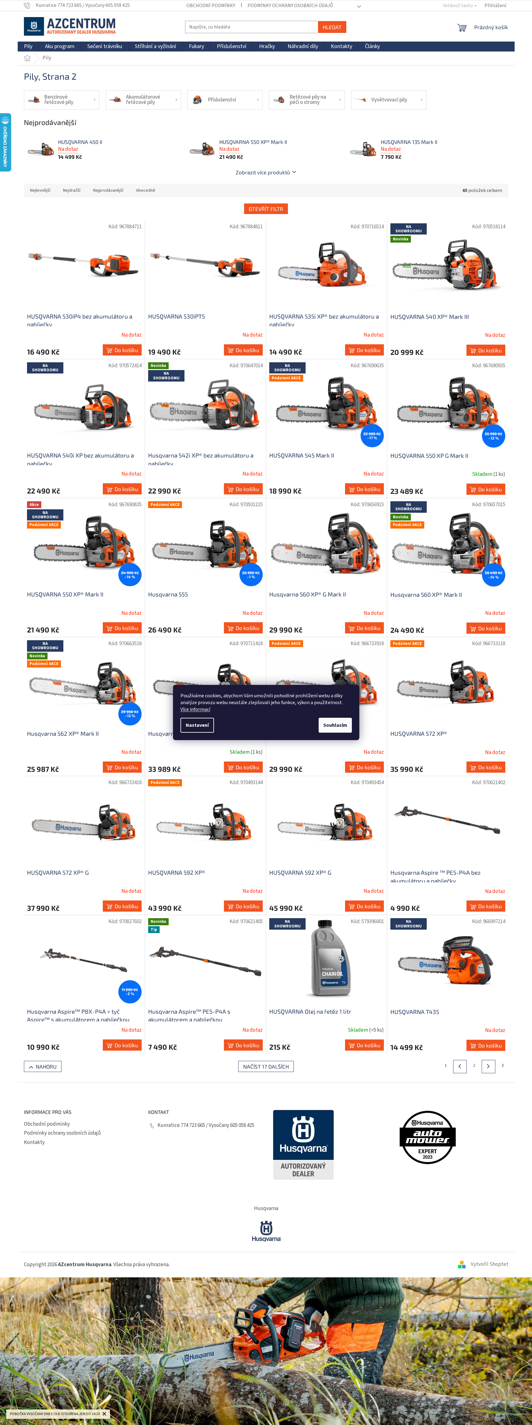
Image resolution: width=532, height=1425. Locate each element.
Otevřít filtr (266, 209)
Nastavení (197, 725)
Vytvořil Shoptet (489, 1264)
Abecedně (145, 190)
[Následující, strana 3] (488, 1067)
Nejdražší (71, 190)
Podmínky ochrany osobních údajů (290, 5)
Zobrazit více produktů (263, 172)
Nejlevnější (40, 190)
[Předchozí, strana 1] (460, 1067)
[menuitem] (28, 46)
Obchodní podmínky (210, 5)
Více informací (195, 709)
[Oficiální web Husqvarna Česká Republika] (266, 1230)
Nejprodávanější (108, 190)
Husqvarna (266, 1208)
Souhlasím (335, 725)
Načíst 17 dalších (266, 1066)
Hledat (332, 27)
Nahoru (46, 1066)
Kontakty (34, 1142)
